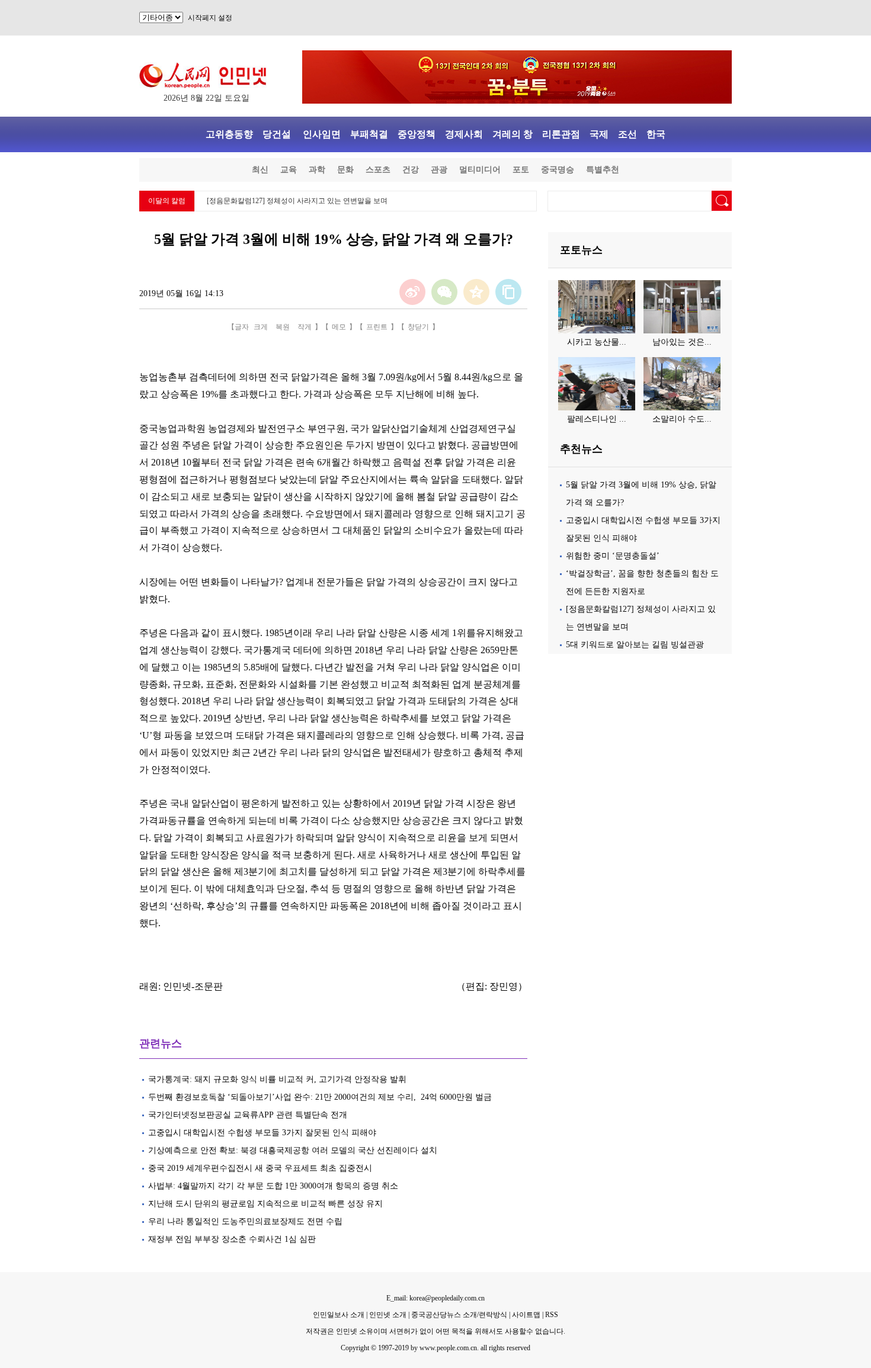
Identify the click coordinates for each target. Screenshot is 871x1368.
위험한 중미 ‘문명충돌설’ (612, 555)
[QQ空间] (476, 292)
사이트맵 (526, 1315)
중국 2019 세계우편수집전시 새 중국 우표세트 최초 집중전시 (260, 1168)
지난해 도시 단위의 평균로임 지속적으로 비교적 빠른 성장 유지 (265, 1203)
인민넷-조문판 (193, 986)
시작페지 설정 (210, 18)
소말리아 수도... (682, 419)
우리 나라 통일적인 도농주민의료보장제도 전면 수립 (245, 1221)
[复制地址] (508, 292)
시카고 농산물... (596, 342)
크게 (261, 327)
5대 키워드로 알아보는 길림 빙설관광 (635, 644)
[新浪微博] (412, 292)
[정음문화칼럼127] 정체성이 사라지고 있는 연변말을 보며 (297, 201)
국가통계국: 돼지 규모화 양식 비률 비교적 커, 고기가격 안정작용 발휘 (278, 1079)
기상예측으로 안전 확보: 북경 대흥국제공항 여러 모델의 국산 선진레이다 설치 (292, 1150)
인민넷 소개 (386, 1315)
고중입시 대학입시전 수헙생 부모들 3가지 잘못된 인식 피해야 (263, 1132)
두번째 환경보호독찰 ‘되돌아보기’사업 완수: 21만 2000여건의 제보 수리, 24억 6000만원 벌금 (320, 1097)
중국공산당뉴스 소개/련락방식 (459, 1315)
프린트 (377, 327)
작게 (304, 327)
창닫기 (418, 327)
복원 (283, 327)
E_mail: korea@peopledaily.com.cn (435, 1298)
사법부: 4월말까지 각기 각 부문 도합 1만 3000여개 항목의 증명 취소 (273, 1185)
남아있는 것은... (682, 342)
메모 (339, 327)
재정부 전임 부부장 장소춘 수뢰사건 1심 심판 (232, 1239)
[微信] (444, 292)
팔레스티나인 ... (596, 419)
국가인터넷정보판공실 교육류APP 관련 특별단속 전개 (247, 1114)
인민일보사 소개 (338, 1315)
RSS (551, 1315)
